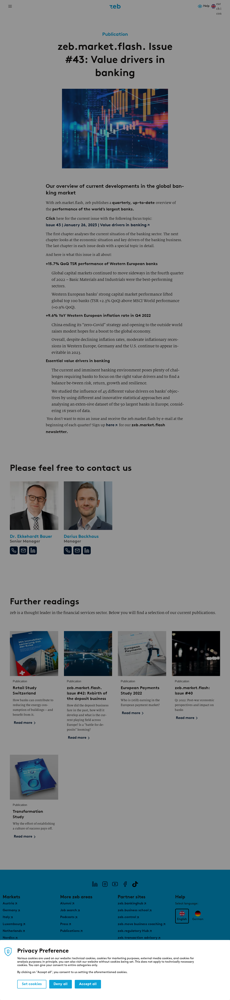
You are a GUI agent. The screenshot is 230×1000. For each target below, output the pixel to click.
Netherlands (12, 931)
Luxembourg (12, 924)
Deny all (60, 984)
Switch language (213, 6)
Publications (70, 931)
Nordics (9, 938)
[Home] (115, 6)
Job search (68, 910)
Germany (10, 910)
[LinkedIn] (95, 884)
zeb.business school (133, 910)
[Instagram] (105, 884)
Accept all (88, 984)
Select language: (186, 903)
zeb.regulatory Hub (133, 931)
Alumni (65, 903)
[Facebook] (125, 884)
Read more (23, 723)
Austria (8, 903)
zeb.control (127, 917)
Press (64, 924)
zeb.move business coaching (140, 924)
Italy (6, 917)
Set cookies (32, 984)
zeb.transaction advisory (137, 938)
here (110, 425)
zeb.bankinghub (130, 903)
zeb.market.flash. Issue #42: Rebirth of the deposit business (87, 693)
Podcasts (67, 917)
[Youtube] (115, 884)
